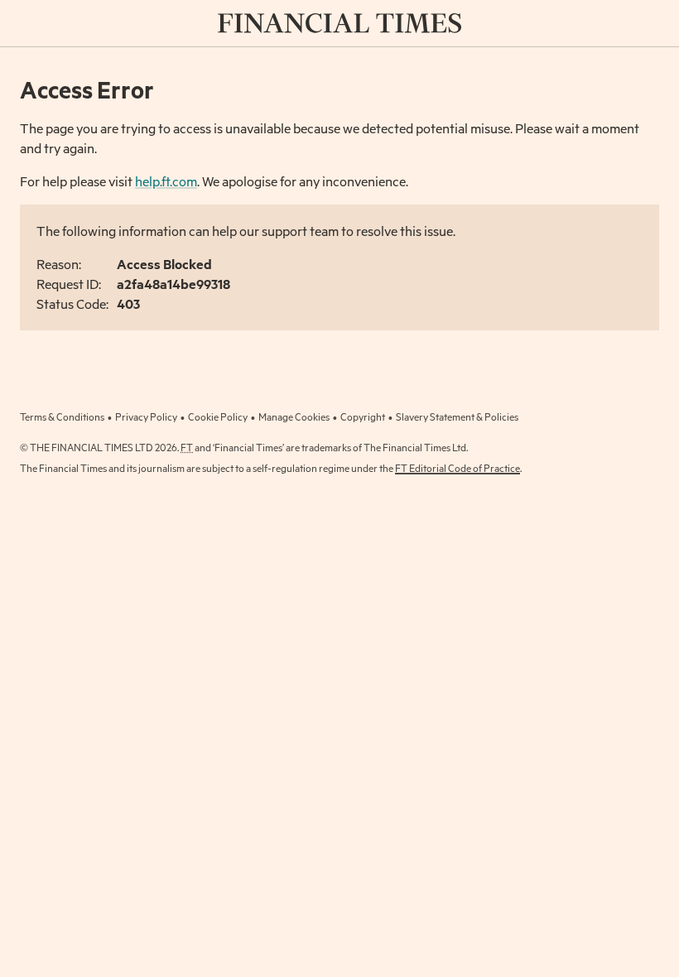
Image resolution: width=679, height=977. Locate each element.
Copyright (362, 416)
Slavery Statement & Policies (457, 416)
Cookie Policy (218, 416)
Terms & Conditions (62, 416)
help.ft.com (166, 180)
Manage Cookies (294, 416)
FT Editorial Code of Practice (457, 467)
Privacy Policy (146, 416)
